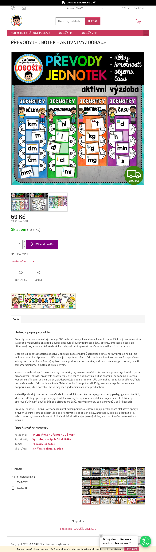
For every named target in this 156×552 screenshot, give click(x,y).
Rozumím (132, 549)
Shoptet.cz (78, 521)
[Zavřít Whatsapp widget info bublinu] (101, 536)
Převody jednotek (44, 444)
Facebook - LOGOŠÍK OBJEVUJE (78, 529)
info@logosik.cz (26, 477)
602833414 (23, 488)
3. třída (37, 449)
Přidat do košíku (44, 244)
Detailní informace (21, 262)
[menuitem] (30, 33)
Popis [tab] (16, 319)
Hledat (92, 21)
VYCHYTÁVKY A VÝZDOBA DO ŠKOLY (54, 435)
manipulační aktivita (58, 439)
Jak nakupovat (74, 8)
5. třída (58, 449)
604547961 (23, 482)
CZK (124, 8)
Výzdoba (38, 439)
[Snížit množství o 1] (24, 246)
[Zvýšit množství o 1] (24, 242)
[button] (145, 541)
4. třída (47, 449)
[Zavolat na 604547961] (16, 8)
